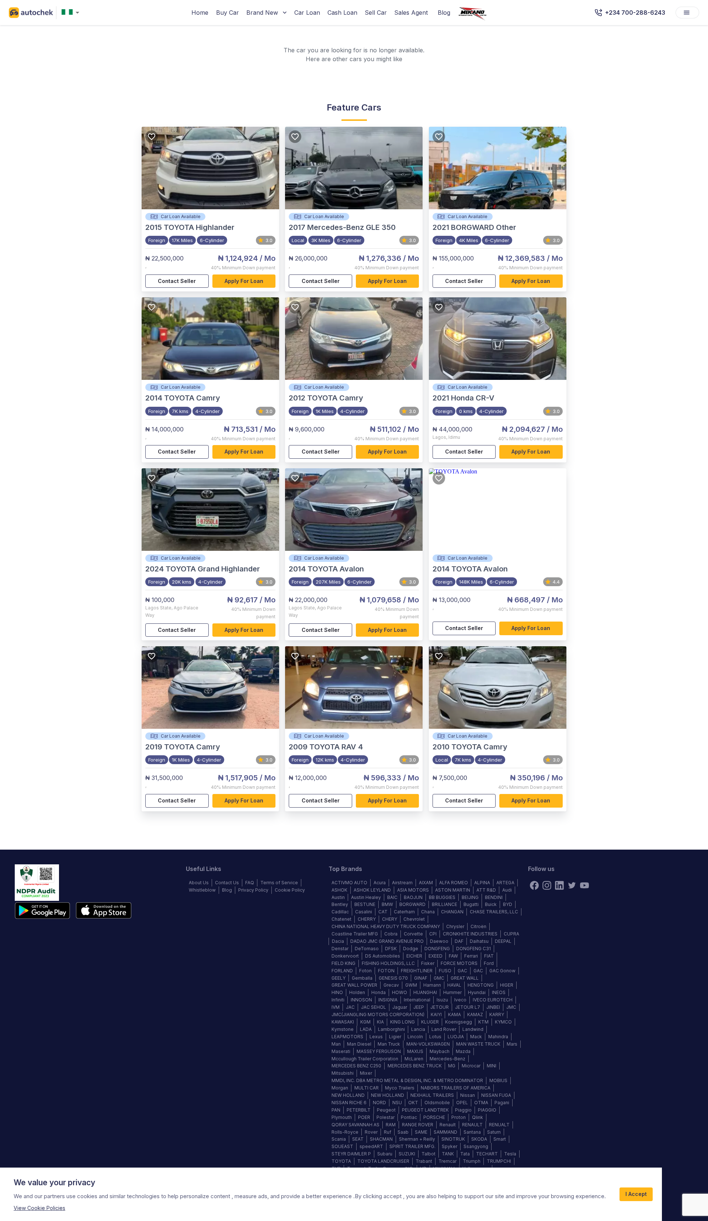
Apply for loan (244, 281)
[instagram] (547, 885)
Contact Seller (177, 281)
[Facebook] (534, 885)
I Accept (636, 1194)
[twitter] (572, 885)
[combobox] (71, 12)
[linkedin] (559, 885)
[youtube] (584, 885)
